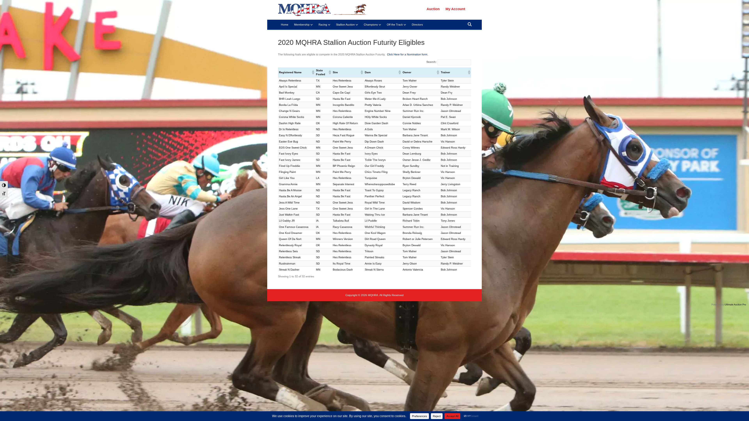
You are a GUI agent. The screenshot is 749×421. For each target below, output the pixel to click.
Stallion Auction (345, 24)
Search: (431, 61)
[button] (313, 72)
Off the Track (395, 24)
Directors (417, 24)
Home (284, 24)
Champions (371, 24)
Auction (433, 9)
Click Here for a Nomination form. (407, 54)
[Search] (468, 24)
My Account (455, 9)
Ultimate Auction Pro (735, 304)
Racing (323, 24)
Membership (302, 24)
